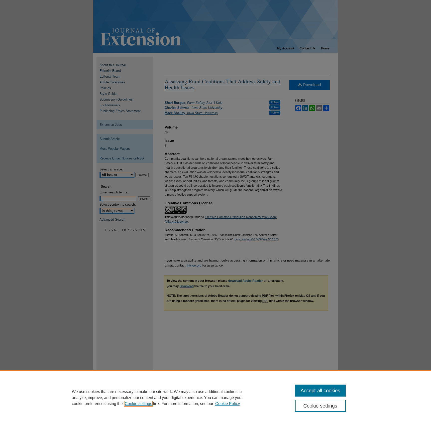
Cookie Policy (227, 404)
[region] (215, 397)
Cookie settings (138, 404)
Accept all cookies (320, 390)
